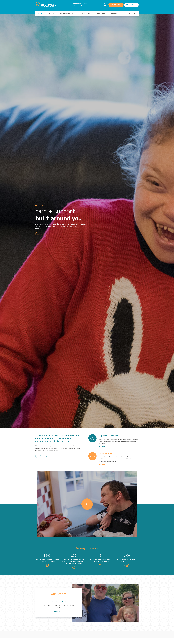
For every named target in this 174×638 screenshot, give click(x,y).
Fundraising (85, 13)
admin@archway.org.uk (80, 4)
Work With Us (100, 13)
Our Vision (41, 455)
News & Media (116, 13)
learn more (41, 234)
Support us (131, 5)
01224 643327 (77, 6)
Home (40, 13)
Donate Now (116, 5)
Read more (103, 446)
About (50, 13)
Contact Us (131, 13)
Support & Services (66, 13)
